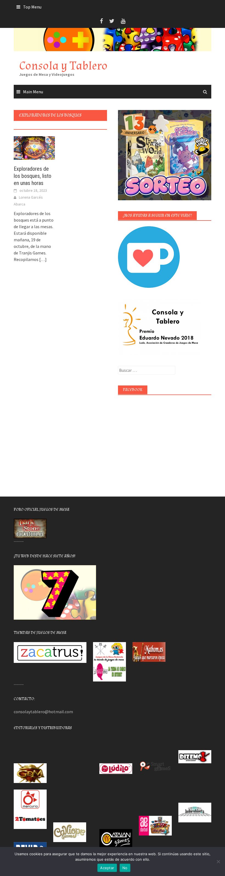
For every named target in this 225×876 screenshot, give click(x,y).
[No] (218, 861)
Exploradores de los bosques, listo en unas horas (32, 176)
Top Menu (32, 7)
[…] (42, 259)
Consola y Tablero (63, 66)
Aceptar (107, 868)
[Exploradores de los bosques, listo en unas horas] (34, 147)
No (125, 868)
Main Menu (33, 91)
